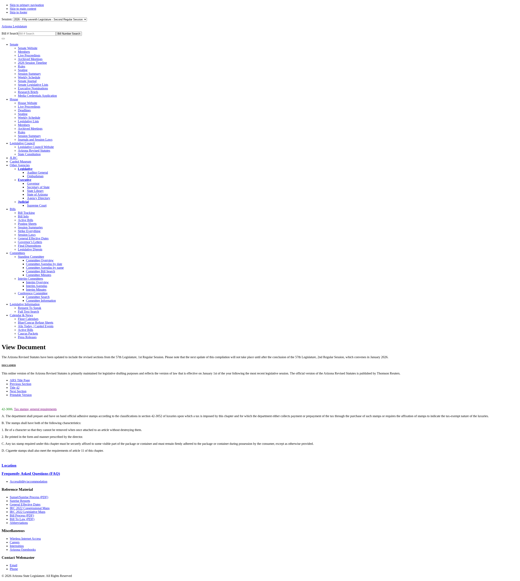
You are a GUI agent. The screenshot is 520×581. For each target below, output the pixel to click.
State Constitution (29, 154)
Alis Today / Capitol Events (35, 326)
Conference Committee (33, 293)
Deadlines (24, 110)
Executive (24, 180)
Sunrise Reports (20, 501)
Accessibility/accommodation (28, 481)
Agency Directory (38, 198)
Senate (14, 44)
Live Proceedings (29, 55)
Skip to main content (23, 8)
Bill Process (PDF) (22, 515)
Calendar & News (21, 315)
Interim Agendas (36, 286)
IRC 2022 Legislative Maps (27, 512)
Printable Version (21, 395)
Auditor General (37, 172)
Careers (15, 542)
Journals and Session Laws (35, 139)
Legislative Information (25, 304)
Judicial (23, 201)
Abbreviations (19, 522)
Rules (21, 66)
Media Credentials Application (37, 95)
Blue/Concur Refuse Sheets (35, 322)
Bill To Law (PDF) (22, 519)
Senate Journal (27, 81)
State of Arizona (37, 194)
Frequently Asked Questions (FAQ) (31, 473)
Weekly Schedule (29, 77)
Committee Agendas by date (44, 264)
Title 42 (15, 387)
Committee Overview (40, 260)
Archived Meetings (30, 59)
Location (9, 465)
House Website (27, 103)
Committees (17, 253)
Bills (13, 209)
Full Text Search (28, 311)
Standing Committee (31, 256)
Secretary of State (38, 187)
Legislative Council (22, 143)
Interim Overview (37, 282)
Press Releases (27, 337)
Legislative (25, 169)
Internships (17, 546)
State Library (35, 191)
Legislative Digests (30, 249)
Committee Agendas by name (45, 267)
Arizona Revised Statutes (34, 150)
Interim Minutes (36, 289)
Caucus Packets (28, 333)
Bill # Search (10, 33)
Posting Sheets (27, 223)
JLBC (13, 158)
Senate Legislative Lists (33, 84)
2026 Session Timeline (32, 62)
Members (24, 51)
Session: (7, 19)
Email (13, 565)
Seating (22, 70)
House (14, 99)
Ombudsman (35, 176)
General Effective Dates (33, 238)
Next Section (18, 391)
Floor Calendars (28, 319)
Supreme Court (37, 205)
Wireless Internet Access (25, 538)
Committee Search (38, 297)
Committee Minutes (38, 275)
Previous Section (20, 384)
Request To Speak (29, 308)
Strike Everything (29, 231)
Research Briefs (28, 92)
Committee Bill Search (40, 271)
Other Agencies (20, 165)
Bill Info (23, 216)
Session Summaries (30, 227)
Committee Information (41, 300)
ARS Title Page (20, 380)
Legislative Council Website (36, 147)
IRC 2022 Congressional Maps (30, 508)
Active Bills (25, 220)
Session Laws (27, 234)
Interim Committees (30, 278)
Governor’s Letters (30, 242)
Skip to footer (18, 12)
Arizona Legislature (14, 26)
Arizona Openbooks (23, 549)
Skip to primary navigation (27, 5)
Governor (33, 183)
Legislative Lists (28, 121)
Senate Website (27, 48)
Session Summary (29, 73)
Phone (14, 569)
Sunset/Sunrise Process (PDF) (29, 497)
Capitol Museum (20, 161)
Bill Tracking (26, 212)
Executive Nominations (33, 88)
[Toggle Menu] (3, 38)
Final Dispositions (29, 245)
